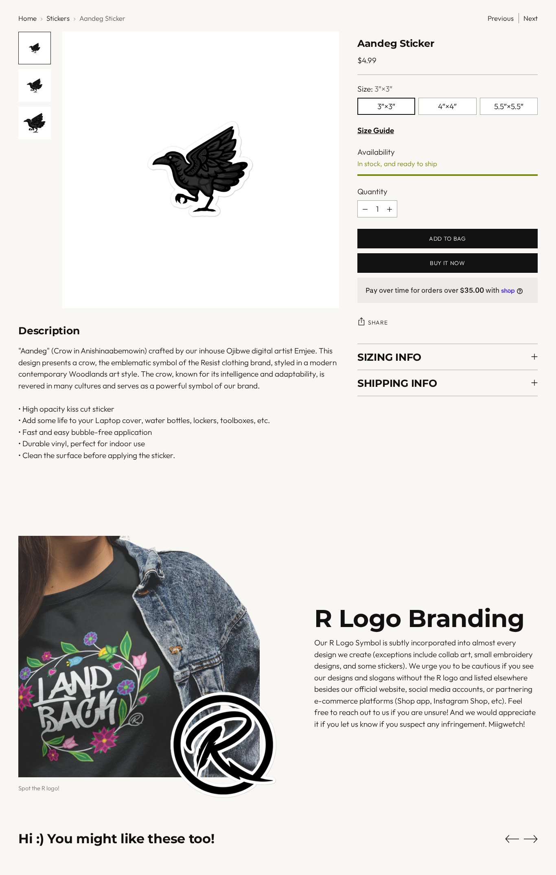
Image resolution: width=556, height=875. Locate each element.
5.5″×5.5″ (508, 106)
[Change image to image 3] (34, 123)
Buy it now (447, 263)
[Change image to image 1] (34, 48)
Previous (501, 18)
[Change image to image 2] (34, 85)
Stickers (58, 18)
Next (530, 18)
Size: (374, 89)
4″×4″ (447, 106)
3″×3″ (386, 106)
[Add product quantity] (389, 209)
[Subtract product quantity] (365, 209)
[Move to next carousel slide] (531, 839)
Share (378, 322)
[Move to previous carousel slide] (512, 839)
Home (27, 18)
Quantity (372, 191)
